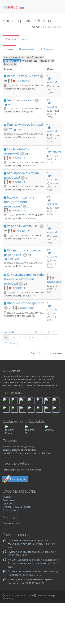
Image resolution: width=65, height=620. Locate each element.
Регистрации (10, 510)
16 (33, 337)
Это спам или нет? (20, 100)
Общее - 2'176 (16, 57)
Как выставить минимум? (16, 151)
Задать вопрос (11, 449)
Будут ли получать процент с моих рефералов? (19, 201)
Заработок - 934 (34, 57)
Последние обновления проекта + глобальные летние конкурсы (28, 542)
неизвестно (23, 80)
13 (12, 337)
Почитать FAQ (11, 453)
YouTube (8, 497)
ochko (11, 104)
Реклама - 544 (47, 60)
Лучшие (48, 49)
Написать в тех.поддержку (18, 446)
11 (54, 331)
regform (56, 151)
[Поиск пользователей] (10, 80)
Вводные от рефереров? (25, 303)
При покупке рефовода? (25, 124)
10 (47, 331)
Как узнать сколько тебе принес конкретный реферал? (24, 278)
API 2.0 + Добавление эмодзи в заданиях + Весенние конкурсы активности (33, 561)
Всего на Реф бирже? (23, 76)
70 (45, 337)
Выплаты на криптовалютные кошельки (32, 551)
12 (6, 337)
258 (19, 129)
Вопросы (10, 39)
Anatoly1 (52, 82)
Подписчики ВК (12, 523)
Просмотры (9, 503)
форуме (46, 453)
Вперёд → (10, 343)
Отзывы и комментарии (17, 506)
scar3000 (13, 258)
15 (26, 337)
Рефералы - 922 (11, 60)
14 (19, 337)
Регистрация (17, 479)
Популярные (26, 49)
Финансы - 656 (29, 60)
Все (5, 57)
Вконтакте (9, 500)
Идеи (25, 39)
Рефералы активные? (23, 226)
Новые (9, 49)
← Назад (9, 331)
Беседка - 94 (9, 64)
